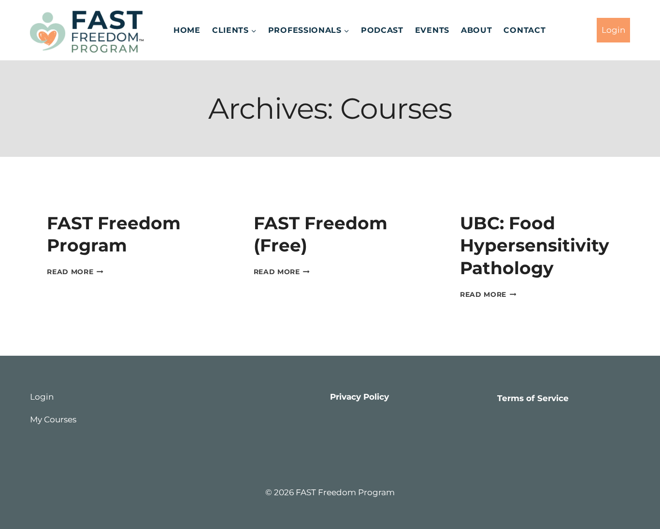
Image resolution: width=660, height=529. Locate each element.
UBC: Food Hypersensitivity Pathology (534, 245)
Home (187, 30)
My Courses (53, 419)
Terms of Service (533, 398)
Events (432, 30)
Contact (524, 30)
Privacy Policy (359, 397)
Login (613, 30)
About (476, 30)
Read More (75, 272)
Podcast (382, 30)
